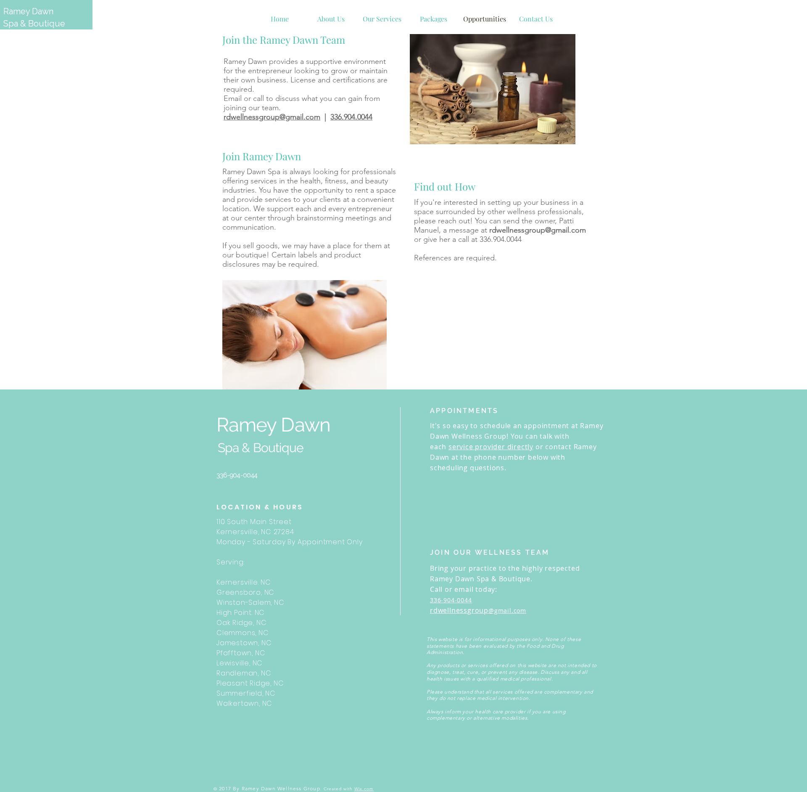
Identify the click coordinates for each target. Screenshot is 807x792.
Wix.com (364, 789)
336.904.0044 (351, 117)
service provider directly (490, 446)
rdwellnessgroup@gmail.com (272, 117)
